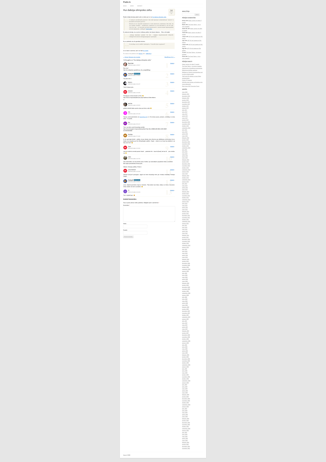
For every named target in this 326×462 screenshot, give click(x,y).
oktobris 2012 (185, 197)
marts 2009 (185, 281)
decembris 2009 (186, 263)
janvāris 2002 (185, 444)
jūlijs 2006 (184, 345)
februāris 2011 (185, 235)
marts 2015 (185, 157)
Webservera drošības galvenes (189, 70)
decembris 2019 (186, 96)
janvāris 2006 (185, 357)
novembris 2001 (186, 448)
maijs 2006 (184, 349)
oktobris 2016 (185, 126)
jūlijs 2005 (184, 368)
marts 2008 (185, 305)
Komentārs (126, 205)
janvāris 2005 (185, 374)
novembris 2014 (186, 165)
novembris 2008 (186, 289)
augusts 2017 (185, 108)
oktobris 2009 (185, 267)
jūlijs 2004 (184, 384)
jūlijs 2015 (184, 150)
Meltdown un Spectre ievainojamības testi (192, 72)
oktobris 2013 (185, 177)
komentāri (171, 11)
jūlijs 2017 (184, 110)
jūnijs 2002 (184, 434)
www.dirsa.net (143, 117)
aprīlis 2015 (185, 155)
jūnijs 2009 (184, 275)
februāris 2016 (185, 138)
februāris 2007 (185, 331)
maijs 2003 (184, 412)
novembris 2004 (186, 376)
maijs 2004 (184, 388)
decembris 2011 (186, 215)
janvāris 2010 (185, 261)
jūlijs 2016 (184, 130)
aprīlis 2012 (185, 207)
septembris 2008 (186, 293)
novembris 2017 (186, 104)
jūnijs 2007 (184, 323)
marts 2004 (185, 392)
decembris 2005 (186, 359)
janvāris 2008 (185, 309)
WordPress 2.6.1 (170, 57)
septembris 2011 (186, 221)
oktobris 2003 (185, 402)
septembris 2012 (186, 199)
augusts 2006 (185, 343)
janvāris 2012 (185, 213)
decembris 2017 (186, 102)
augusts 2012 (185, 201)
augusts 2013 (185, 181)
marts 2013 (185, 189)
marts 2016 (185, 136)
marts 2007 (185, 329)
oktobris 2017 (185, 106)
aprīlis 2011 (185, 231)
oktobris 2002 (185, 426)
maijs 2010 (184, 253)
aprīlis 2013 (185, 187)
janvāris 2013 (185, 193)
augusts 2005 (185, 366)
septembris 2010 (186, 245)
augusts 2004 (185, 382)
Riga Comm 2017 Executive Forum (190, 86)
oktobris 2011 (185, 219)
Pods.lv (127, 2)
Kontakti (139, 5)
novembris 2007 (186, 313)
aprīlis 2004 (185, 390)
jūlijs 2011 (184, 225)
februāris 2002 (185, 442)
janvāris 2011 (185, 237)
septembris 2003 (186, 404)
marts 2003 (185, 416)
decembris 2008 (186, 287)
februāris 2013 (185, 191)
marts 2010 (185, 257)
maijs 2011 (184, 229)
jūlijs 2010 (184, 249)
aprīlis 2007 (185, 327)
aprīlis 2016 (185, 134)
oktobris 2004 (185, 378)
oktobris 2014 (185, 167)
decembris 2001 (186, 446)
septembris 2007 (186, 317)
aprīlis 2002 (185, 438)
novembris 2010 (186, 241)
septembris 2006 (186, 341)
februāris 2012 (185, 211)
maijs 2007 (184, 325)
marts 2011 (185, 233)
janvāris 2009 (185, 285)
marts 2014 (185, 173)
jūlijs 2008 (184, 297)
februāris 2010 (185, 259)
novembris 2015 (186, 143)
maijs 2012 (184, 205)
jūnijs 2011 (184, 227)
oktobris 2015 (185, 146)
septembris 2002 (186, 428)
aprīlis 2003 (185, 414)
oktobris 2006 (185, 339)
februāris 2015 (185, 159)
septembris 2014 (186, 169)
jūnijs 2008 (184, 299)
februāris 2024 (185, 94)
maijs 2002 (184, 436)
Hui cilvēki (145, 50)
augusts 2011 (185, 223)
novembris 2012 (186, 195)
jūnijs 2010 (184, 251)
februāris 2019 (185, 98)
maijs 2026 (184, 92)
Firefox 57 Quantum (187, 80)
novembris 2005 (186, 361)
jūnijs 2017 (184, 112)
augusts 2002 (185, 430)
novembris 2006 (186, 337)
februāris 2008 (185, 307)
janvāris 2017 (185, 120)
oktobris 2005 (185, 362)
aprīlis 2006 (185, 351)
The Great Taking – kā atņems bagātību (192, 66)
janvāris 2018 (185, 100)
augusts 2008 (185, 295)
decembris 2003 (186, 398)
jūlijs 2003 (184, 408)
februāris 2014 (185, 175)
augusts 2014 (185, 171)
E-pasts (125, 230)
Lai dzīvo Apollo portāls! (188, 74)
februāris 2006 (185, 355)
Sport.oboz (149, 29)
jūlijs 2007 (184, 321)
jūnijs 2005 (184, 370)
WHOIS (132, 5)
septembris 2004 (186, 380)
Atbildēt (172, 63)
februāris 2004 (185, 394)
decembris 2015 (186, 142)
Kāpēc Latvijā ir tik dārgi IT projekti (190, 64)
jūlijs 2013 (184, 183)
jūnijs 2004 (184, 386)
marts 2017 (185, 118)
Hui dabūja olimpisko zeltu (159, 17)
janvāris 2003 (185, 420)
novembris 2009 (186, 265)
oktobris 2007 (185, 315)
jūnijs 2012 (184, 203)
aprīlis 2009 (185, 279)
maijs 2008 (184, 301)
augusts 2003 (185, 406)
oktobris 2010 (185, 243)
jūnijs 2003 (184, 410)
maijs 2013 (184, 185)
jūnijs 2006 (184, 347)
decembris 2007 (186, 311)
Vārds (124, 223)
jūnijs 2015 (184, 151)
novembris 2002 (186, 424)
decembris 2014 (186, 163)
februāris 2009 (185, 283)
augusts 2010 (185, 247)
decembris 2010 (186, 239)
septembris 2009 (186, 269)
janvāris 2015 (185, 161)
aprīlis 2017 (185, 116)
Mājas (125, 5)
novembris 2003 (186, 400)
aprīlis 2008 (185, 303)
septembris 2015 (186, 147)
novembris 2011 (186, 217)
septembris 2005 (186, 365)
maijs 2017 (184, 114)
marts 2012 (185, 209)
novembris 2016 (186, 124)
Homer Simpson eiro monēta (131, 57)
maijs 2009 (184, 277)
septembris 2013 (186, 179)
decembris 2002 (186, 422)
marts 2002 (185, 440)
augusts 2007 (185, 319)
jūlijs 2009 (184, 273)
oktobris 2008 (185, 291)
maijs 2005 (184, 372)
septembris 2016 (186, 128)
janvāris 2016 (185, 139)
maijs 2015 (184, 154)
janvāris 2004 (185, 396)
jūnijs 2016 (184, 132)
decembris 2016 (186, 122)
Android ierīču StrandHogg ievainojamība (192, 68)
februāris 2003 (185, 418)
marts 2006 (185, 353)
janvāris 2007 (185, 333)
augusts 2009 (185, 271)
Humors (140, 53)
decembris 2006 (186, 335)
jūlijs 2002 (184, 432)
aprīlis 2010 (185, 255)
